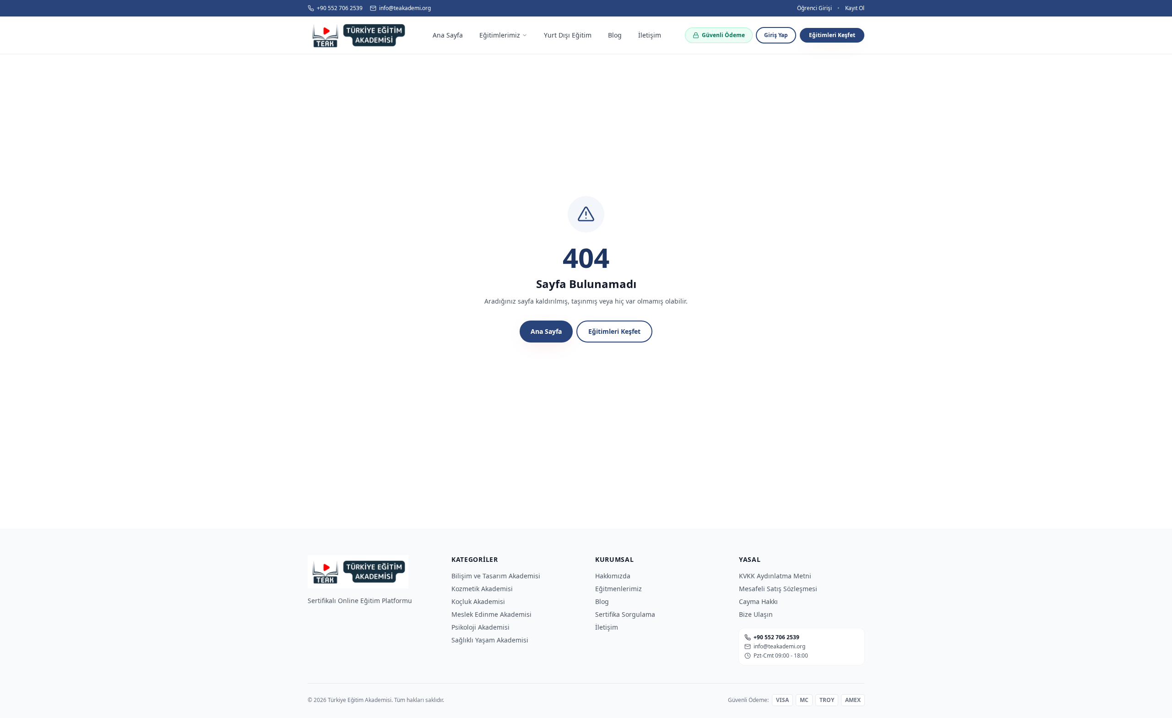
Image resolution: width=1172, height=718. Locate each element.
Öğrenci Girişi (814, 8)
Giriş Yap (776, 35)
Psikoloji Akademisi (480, 627)
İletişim (606, 627)
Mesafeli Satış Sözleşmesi (778, 588)
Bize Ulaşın (756, 614)
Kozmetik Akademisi (482, 588)
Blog (602, 601)
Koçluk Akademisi (478, 601)
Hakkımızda (612, 575)
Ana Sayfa (546, 331)
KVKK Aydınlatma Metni (775, 575)
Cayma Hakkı (758, 601)
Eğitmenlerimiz (618, 588)
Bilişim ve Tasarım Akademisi (495, 575)
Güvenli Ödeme (723, 35)
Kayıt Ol (854, 8)
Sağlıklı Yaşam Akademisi (489, 640)
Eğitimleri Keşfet (832, 35)
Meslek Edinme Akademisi (491, 614)
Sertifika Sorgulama (625, 614)
